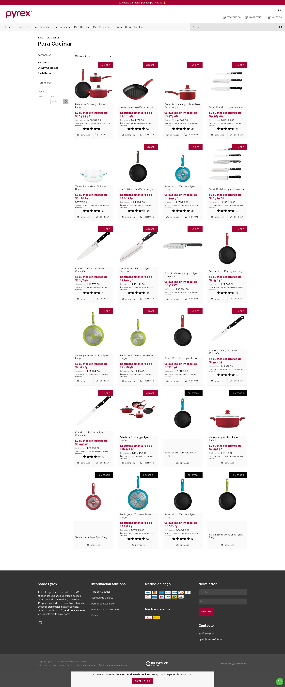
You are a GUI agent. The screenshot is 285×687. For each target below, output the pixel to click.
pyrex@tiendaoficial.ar (210, 639)
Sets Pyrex (24, 27)
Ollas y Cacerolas (48, 68)
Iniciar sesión (256, 17)
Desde (41, 96)
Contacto (139, 27)
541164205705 (206, 633)
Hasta (53, 96)
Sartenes (43, 62)
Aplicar (65, 101)
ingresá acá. (89, 665)
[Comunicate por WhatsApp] (279, 681)
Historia (117, 27)
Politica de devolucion (103, 603)
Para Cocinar (41, 27)
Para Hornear (82, 27)
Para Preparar (101, 27)
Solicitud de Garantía (102, 597)
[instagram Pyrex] (279, 10)
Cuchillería (44, 73)
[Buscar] (281, 27)
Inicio (40, 37)
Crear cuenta (233, 17)
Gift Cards (8, 27)
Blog (128, 27)
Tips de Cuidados (100, 591)
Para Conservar (62, 27)
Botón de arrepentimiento (105, 609)
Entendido (142, 681)
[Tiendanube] (234, 664)
